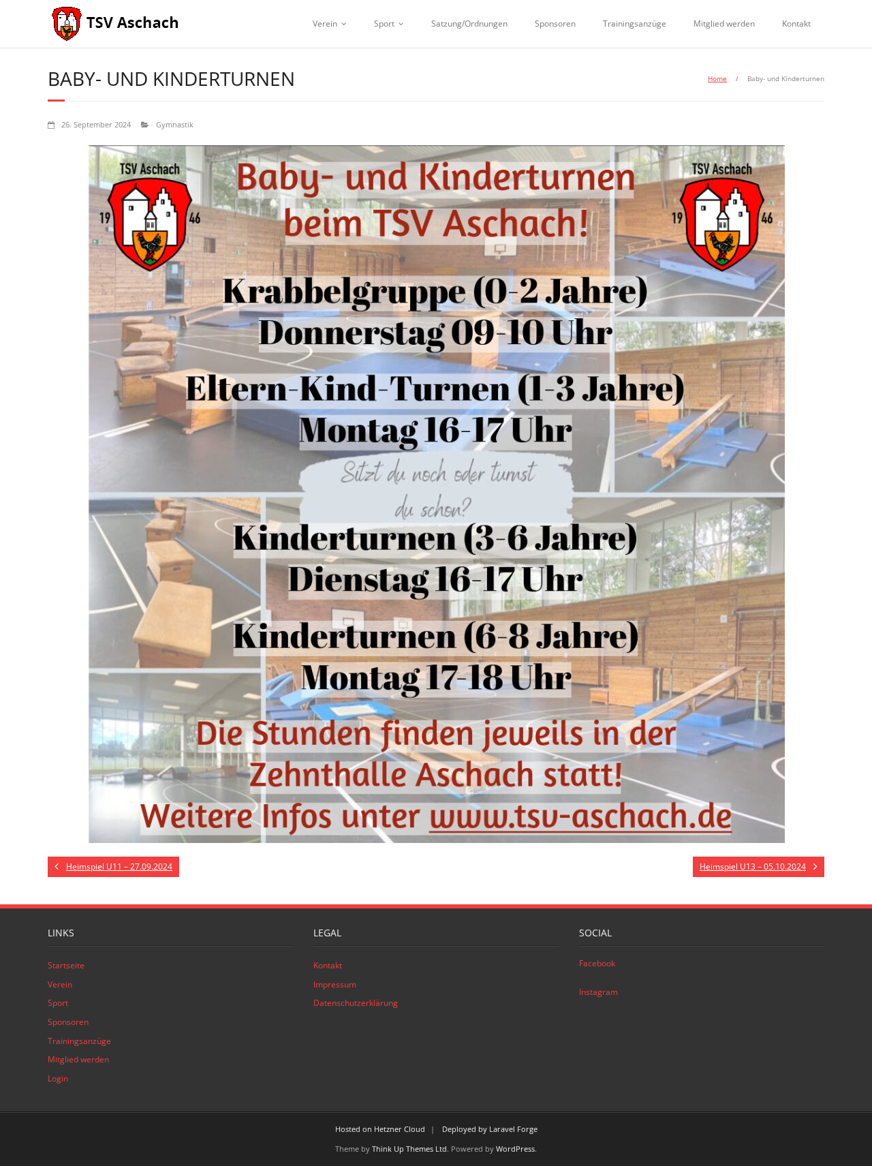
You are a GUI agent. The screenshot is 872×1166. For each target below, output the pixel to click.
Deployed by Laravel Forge (490, 1129)
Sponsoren (555, 23)
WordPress (515, 1149)
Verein (325, 23)
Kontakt (796, 23)
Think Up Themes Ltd (409, 1149)
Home (717, 78)
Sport (384, 23)
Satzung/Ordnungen (469, 23)
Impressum (334, 984)
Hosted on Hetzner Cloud (380, 1129)
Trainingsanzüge (634, 23)
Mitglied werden (724, 23)
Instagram (598, 992)
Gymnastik (174, 124)
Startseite (66, 965)
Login (58, 1078)
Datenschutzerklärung (355, 1003)
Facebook (597, 963)
